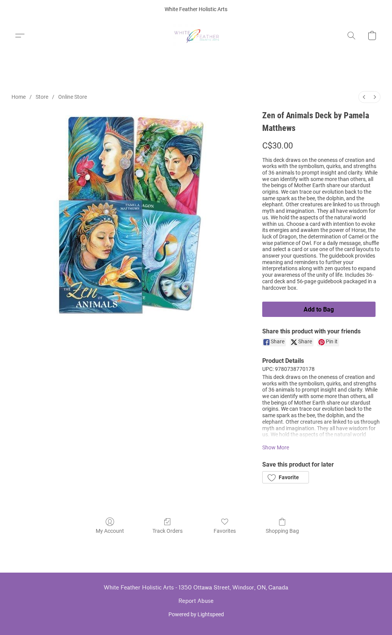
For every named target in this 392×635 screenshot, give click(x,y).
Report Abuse (196, 601)
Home (18, 97)
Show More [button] (275, 447)
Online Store (72, 97)
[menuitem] (364, 97)
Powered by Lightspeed (196, 614)
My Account (110, 531)
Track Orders (167, 531)
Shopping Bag (282, 531)
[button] (196, 35)
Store (42, 97)
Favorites (225, 531)
